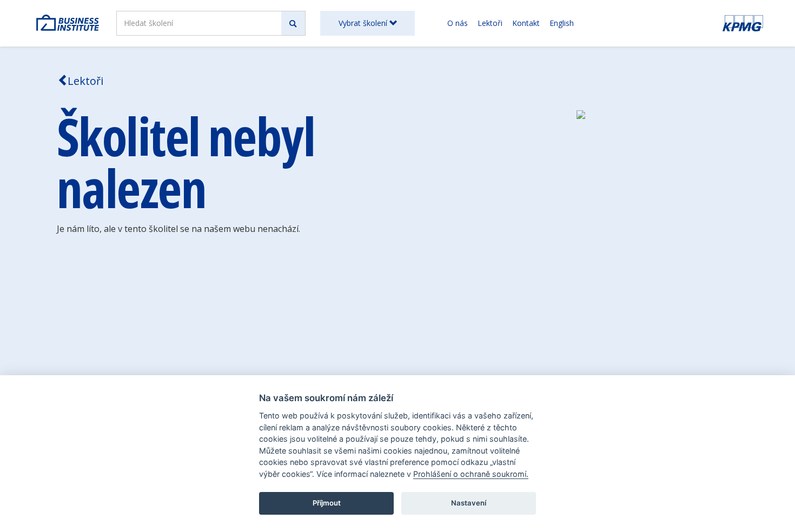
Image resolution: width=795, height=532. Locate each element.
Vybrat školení (364, 23)
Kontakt (526, 23)
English (561, 23)
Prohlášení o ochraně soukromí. (470, 473)
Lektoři (490, 23)
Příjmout (327, 502)
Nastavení (468, 502)
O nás (457, 23)
